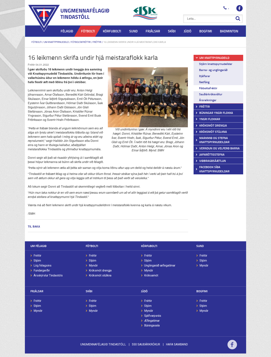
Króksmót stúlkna (100, 275)
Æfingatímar (152, 320)
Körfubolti (149, 246)
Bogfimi (202, 291)
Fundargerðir (42, 270)
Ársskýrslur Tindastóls (48, 275)
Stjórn (37, 260)
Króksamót (151, 275)
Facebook (232, 347)
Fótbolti (37, 42)
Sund (200, 246)
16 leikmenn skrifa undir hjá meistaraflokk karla (134, 42)
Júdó (144, 291)
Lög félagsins (42, 265)
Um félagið (38, 246)
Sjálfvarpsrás (152, 315)
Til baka (34, 226)
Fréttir (97, 42)
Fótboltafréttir (81, 42)
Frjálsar (36, 291)
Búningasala (152, 325)
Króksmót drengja (100, 270)
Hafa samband (177, 344)
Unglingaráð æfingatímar (159, 265)
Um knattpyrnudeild (56, 42)
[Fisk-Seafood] (145, 13)
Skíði (89, 291)
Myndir (93, 265)
